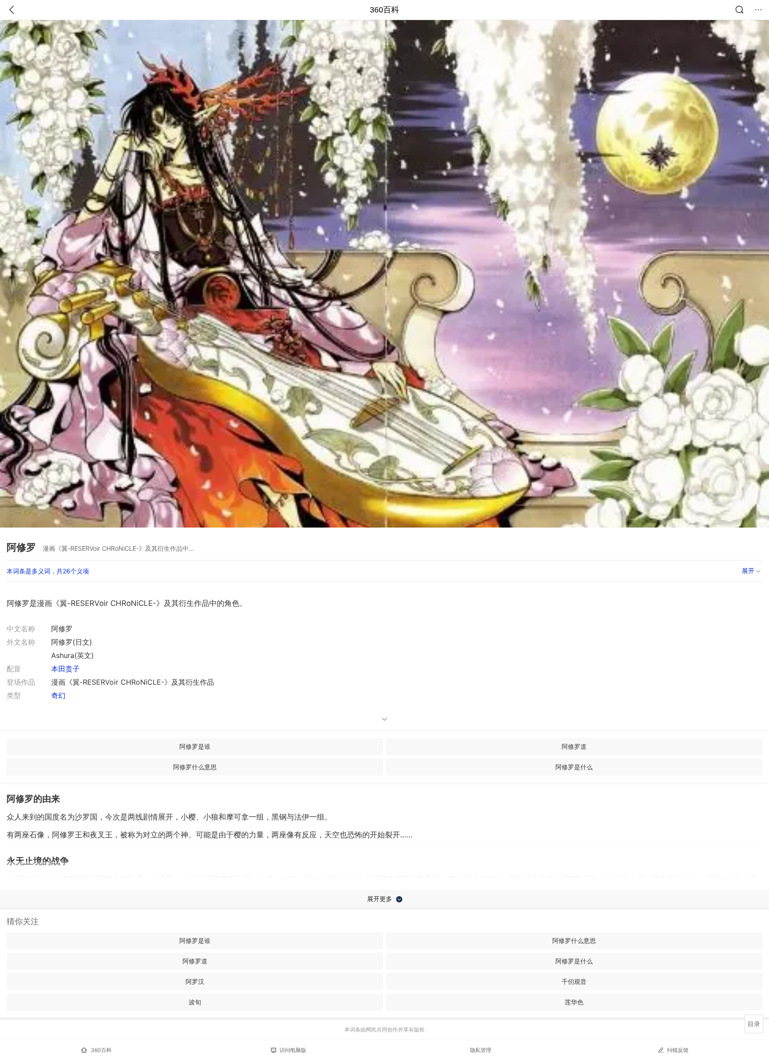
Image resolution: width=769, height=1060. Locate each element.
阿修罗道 (574, 746)
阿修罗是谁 (194, 746)
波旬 (195, 1002)
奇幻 (58, 695)
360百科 (384, 9)
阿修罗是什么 (574, 767)
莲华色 (574, 1002)
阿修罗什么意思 (195, 767)
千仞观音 (574, 981)
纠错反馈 (677, 1050)
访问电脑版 (292, 1050)
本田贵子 (65, 668)
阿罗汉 (195, 981)
